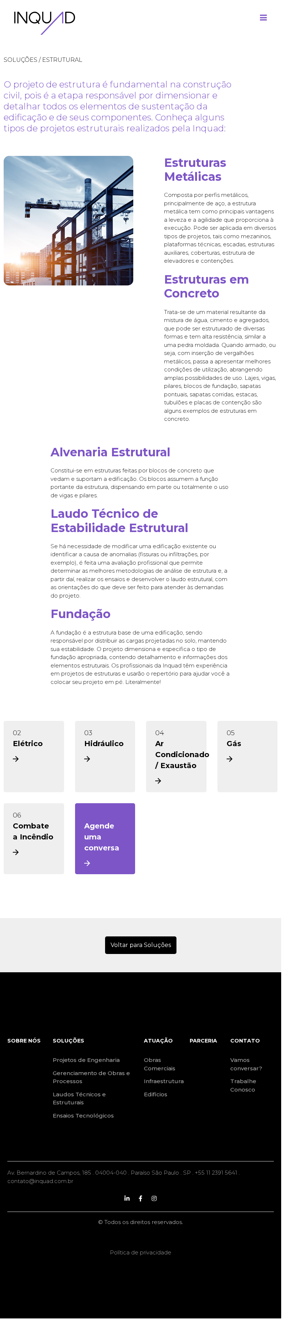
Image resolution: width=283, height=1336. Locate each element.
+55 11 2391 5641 (216, 1172)
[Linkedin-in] (127, 1198)
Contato (245, 1040)
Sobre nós (24, 1040)
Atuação (158, 1040)
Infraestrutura (164, 1081)
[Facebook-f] (140, 1198)
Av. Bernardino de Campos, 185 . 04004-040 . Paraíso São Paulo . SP (99, 1172)
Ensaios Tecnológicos (83, 1115)
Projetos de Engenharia (86, 1059)
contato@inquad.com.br (40, 1181)
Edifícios (155, 1094)
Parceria (203, 1040)
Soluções (20, 59)
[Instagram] (154, 1198)
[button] (140, 945)
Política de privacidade (140, 1252)
